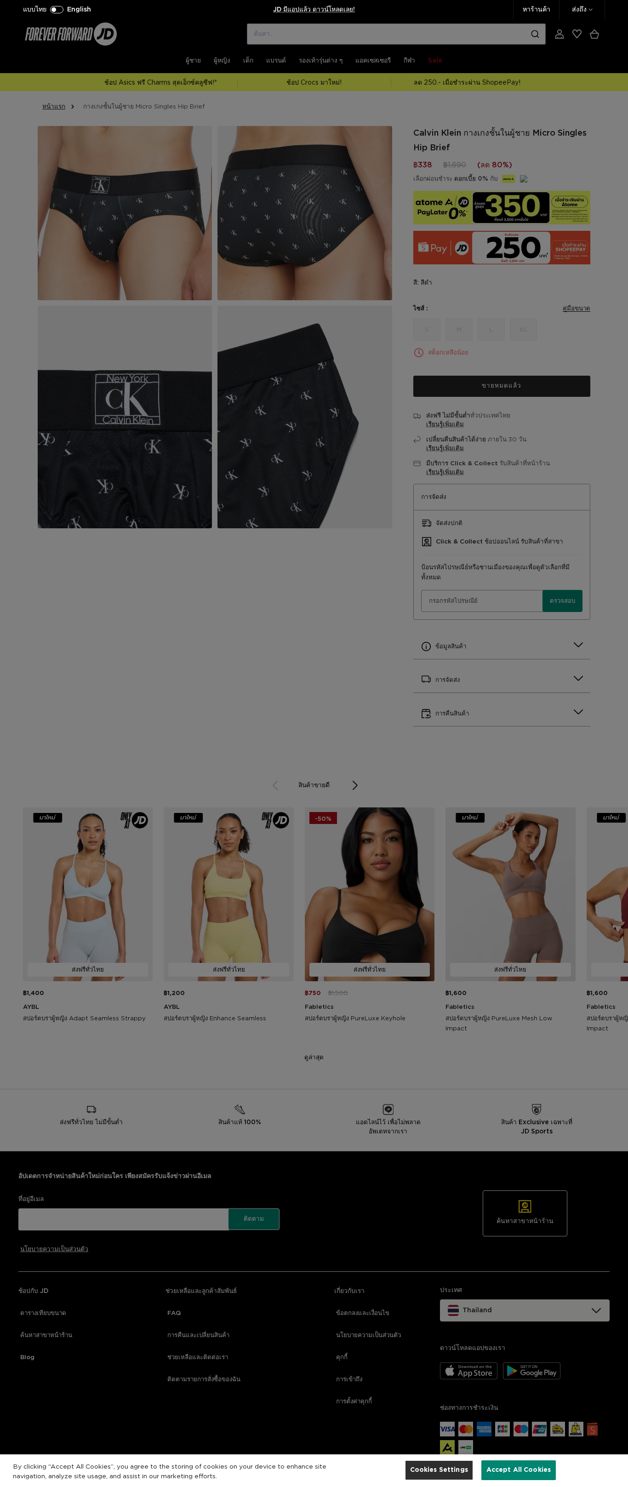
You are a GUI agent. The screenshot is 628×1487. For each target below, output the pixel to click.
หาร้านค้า (536, 9)
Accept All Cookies (518, 1470)
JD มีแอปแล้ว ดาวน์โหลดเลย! (314, 9)
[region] (314, 1470)
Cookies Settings (439, 1470)
